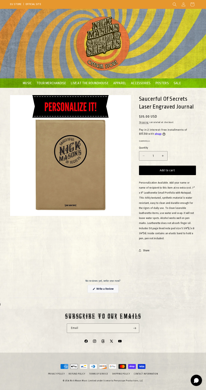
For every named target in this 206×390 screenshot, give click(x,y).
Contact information (146, 374)
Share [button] (146, 250)
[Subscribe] (134, 328)
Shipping (144, 122)
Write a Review (107, 290)
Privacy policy (56, 374)
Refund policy (77, 374)
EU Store (16, 4)
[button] (174, 4)
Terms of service (98, 374)
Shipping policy (121, 374)
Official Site (33, 4)
